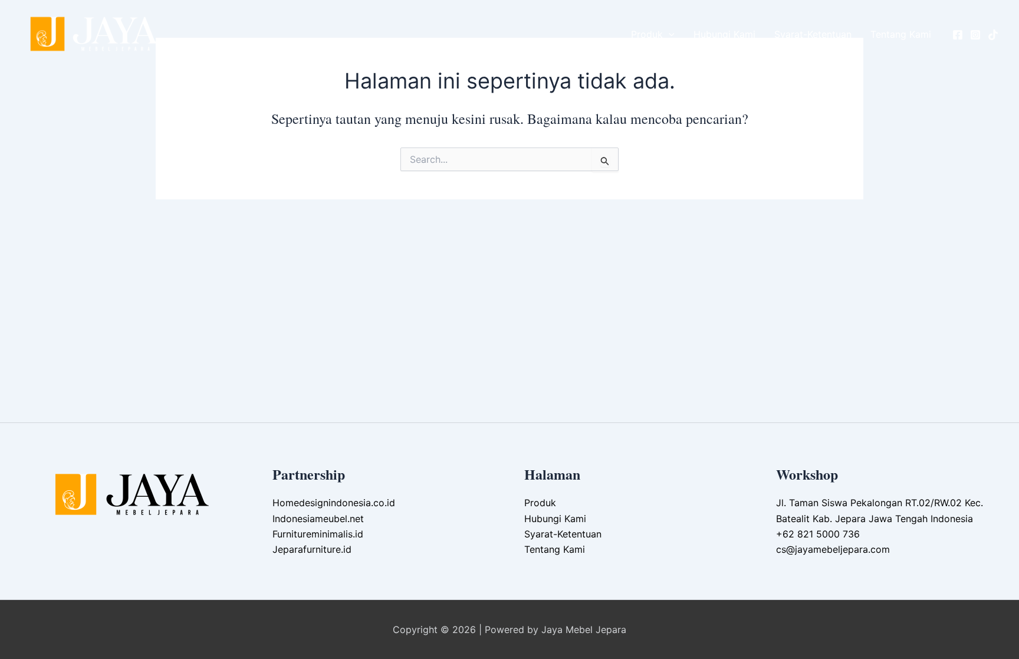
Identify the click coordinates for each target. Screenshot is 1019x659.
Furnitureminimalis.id (317, 534)
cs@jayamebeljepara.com (833, 549)
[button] (669, 34)
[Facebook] (957, 34)
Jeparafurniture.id (311, 549)
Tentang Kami (900, 34)
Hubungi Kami (724, 34)
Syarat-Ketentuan (813, 34)
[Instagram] (975, 34)
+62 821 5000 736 (818, 534)
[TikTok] (993, 34)
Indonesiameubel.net (318, 518)
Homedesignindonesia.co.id (333, 503)
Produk (647, 34)
